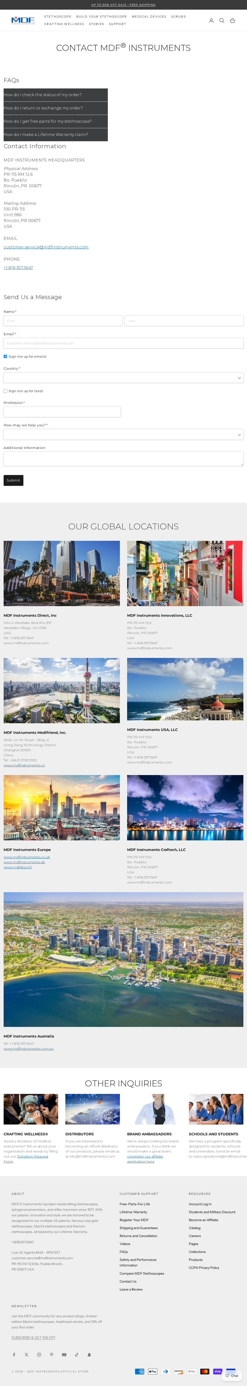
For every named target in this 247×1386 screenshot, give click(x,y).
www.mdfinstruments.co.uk (27, 857)
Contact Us (128, 1281)
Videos (125, 1244)
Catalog (194, 1228)
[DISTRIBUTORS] (92, 1109)
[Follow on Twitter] (26, 1354)
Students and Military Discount (212, 1212)
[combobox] (123, 378)
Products (196, 1260)
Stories (96, 24)
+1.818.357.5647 (18, 267)
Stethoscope (58, 16)
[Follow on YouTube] (64, 1354)
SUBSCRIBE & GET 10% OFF (33, 1337)
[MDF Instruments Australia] (123, 959)
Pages (193, 1244)
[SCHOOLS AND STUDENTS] (216, 1109)
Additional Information (24, 448)
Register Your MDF (134, 1220)
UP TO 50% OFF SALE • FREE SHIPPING (123, 5)
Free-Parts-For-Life (135, 1204)
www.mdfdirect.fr (18, 867)
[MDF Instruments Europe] (62, 807)
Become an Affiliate (203, 1220)
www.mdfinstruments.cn (24, 765)
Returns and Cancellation (138, 1236)
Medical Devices (149, 16)
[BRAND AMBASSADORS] (154, 1109)
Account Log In (200, 1204)
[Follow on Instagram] (39, 1354)
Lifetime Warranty (133, 1212)
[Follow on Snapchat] (89, 1354)
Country (20, 368)
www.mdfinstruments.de (24, 862)
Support (117, 24)
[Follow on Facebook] (14, 1354)
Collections (197, 1252)
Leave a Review (131, 1289)
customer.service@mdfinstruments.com (46, 247)
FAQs (124, 1252)
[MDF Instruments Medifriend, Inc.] (62, 690)
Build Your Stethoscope (101, 16)
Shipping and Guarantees (139, 1228)
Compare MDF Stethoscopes (142, 1273)
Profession (22, 403)
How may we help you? (34, 425)
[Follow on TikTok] (76, 1354)
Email (18, 334)
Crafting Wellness (64, 24)
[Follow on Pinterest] (51, 1354)
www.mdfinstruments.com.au (29, 1048)
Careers (195, 1236)
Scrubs (178, 16)
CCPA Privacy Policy (204, 1267)
